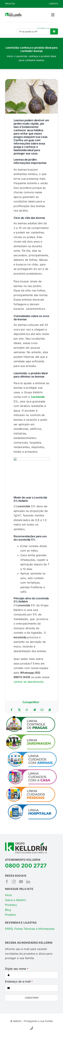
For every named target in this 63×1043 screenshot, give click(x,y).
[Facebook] (12, 710)
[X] (19, 710)
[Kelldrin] (13, 14)
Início (10, 56)
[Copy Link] (50, 710)
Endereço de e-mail (19, 981)
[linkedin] (28, 881)
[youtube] (21, 881)
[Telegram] (34, 710)
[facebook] (7, 881)
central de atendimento (29, 681)
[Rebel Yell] (31, 1026)
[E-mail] (42, 710)
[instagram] (14, 881)
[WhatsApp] (27, 710)
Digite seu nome (16, 968)
